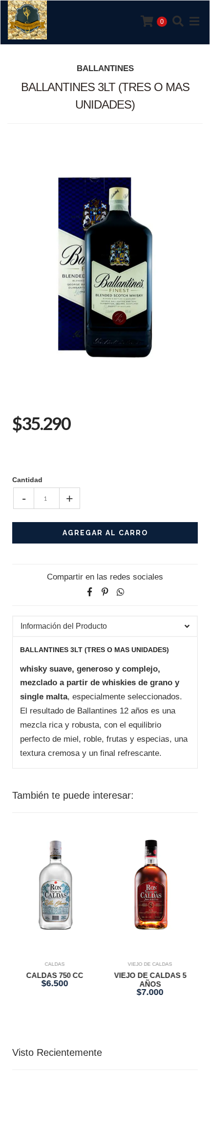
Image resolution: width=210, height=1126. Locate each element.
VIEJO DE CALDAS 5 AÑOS (58, 979)
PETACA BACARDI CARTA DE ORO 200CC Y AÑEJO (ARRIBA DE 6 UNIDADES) (153, 988)
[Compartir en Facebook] (89, 592)
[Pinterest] (105, 592)
